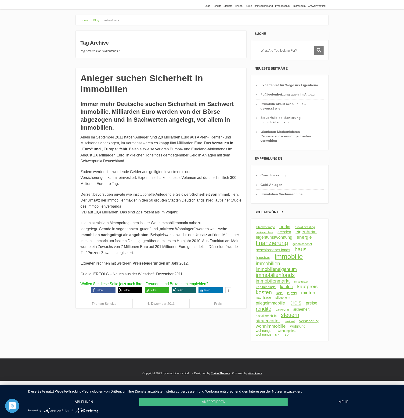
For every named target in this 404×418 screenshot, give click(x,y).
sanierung (282, 309)
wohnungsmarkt (268, 334)
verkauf (290, 321)
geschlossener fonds (273, 250)
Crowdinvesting (316, 5)
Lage (207, 5)
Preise (248, 5)
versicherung (309, 321)
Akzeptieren (213, 402)
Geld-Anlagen (271, 185)
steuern (290, 315)
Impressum (299, 5)
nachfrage (263, 297)
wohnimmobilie (271, 326)
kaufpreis (307, 286)
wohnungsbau (287, 331)
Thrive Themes (220, 373)
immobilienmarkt (273, 280)
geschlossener (302, 244)
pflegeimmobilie (270, 303)
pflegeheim (282, 297)
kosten (264, 292)
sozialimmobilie (266, 316)
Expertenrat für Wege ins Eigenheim (289, 85)
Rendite (217, 5)
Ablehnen (84, 402)
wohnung (298, 326)
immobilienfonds (275, 275)
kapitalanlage (266, 287)
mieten (308, 292)
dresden (284, 232)
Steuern (228, 5)
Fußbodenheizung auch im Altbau (287, 94)
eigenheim (306, 231)
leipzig (292, 293)
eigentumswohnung (274, 237)
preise (311, 303)
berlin (284, 226)
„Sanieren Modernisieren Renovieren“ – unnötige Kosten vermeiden (285, 136)
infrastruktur (301, 281)
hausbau (263, 257)
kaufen (286, 286)
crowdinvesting (305, 227)
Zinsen (238, 5)
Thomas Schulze (104, 303)
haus (301, 249)
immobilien (268, 263)
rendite (263, 309)
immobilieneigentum (276, 269)
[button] (103, 290)
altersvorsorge (265, 227)
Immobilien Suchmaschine (281, 194)
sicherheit (301, 309)
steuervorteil (268, 320)
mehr (344, 402)
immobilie (289, 256)
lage (279, 293)
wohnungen (264, 331)
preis (295, 302)
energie (304, 237)
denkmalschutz (264, 232)
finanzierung (272, 243)
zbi (287, 334)
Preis (218, 303)
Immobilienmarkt (263, 5)
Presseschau (282, 5)
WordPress (255, 373)
